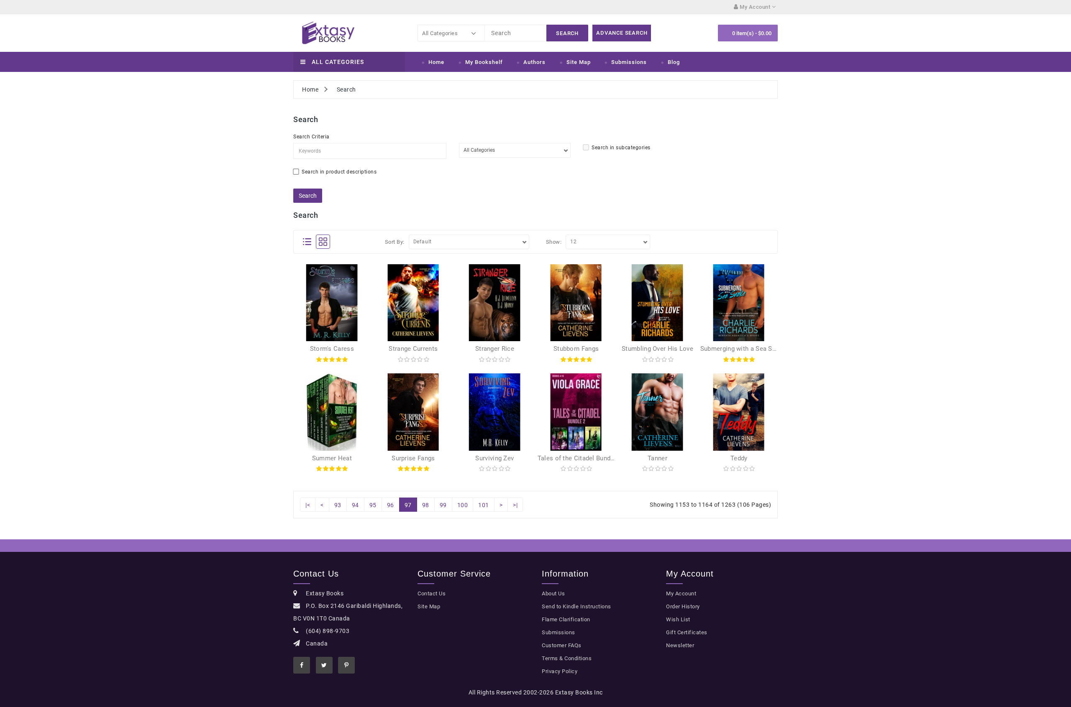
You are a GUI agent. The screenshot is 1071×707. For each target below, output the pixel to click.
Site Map (578, 62)
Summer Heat (332, 458)
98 (425, 505)
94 (355, 505)
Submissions (629, 62)
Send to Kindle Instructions (576, 606)
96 (390, 505)
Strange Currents (413, 348)
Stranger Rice (494, 348)
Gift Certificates (686, 632)
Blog (674, 62)
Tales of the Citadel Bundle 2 (579, 458)
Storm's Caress (332, 348)
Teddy (739, 458)
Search (346, 89)
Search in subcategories (621, 148)
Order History (683, 606)
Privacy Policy (559, 671)
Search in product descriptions (339, 172)
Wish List (678, 619)
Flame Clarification (566, 619)
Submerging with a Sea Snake (743, 348)
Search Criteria (311, 137)
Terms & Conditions (567, 658)
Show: (554, 242)
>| (515, 505)
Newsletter (680, 645)
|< (307, 505)
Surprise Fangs (413, 458)
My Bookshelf (484, 62)
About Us (553, 593)
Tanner (657, 458)
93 (337, 505)
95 (373, 505)
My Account (681, 593)
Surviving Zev (494, 458)
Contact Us (432, 593)
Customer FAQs (562, 645)
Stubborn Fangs (576, 348)
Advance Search (621, 33)
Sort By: (395, 242)
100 (462, 505)
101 (483, 505)
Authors (534, 62)
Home (436, 62)
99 (443, 505)
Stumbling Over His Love (657, 348)
